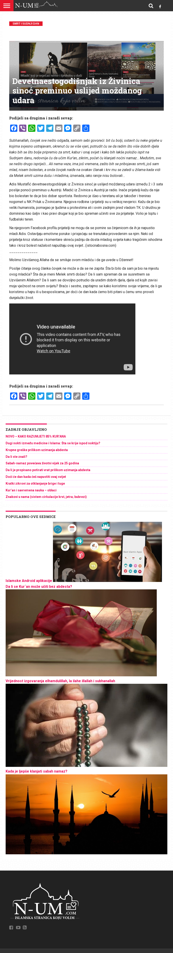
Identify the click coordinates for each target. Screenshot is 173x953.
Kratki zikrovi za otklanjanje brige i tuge (35, 483)
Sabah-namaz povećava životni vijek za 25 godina (42, 463)
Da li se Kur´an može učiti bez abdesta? (39, 586)
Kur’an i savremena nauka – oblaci (31, 490)
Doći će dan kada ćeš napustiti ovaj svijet (36, 477)
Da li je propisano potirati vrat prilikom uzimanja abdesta (48, 470)
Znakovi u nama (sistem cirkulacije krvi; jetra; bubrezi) (46, 497)
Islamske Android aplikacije (29, 581)
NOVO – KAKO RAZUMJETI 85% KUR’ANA (36, 436)
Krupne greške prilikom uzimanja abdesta (37, 450)
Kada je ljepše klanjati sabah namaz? (36, 771)
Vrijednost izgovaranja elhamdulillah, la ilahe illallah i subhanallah (60, 681)
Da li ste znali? (16, 456)
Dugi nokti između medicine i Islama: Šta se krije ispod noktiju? (53, 443)
